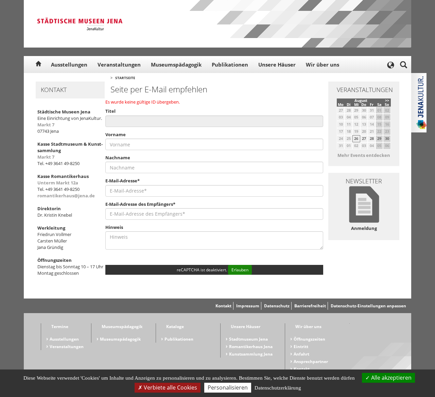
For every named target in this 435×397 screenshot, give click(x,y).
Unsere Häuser (277, 64)
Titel (110, 111)
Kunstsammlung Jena (251, 354)
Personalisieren (228, 387)
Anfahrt (301, 354)
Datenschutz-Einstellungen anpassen (368, 306)
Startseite (125, 77)
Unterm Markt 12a (57, 183)
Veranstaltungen (119, 64)
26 (356, 138)
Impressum (247, 306)
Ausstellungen (69, 64)
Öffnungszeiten (309, 339)
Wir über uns (322, 64)
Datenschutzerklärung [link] (278, 388)
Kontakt (223, 306)
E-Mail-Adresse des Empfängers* (140, 204)
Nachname (117, 157)
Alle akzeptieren (391, 377)
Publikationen (230, 64)
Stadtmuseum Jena (248, 339)
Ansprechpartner (311, 361)
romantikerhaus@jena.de (66, 196)
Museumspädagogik (176, 64)
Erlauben (239, 270)
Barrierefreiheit (310, 306)
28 (372, 138)
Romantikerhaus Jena (251, 346)
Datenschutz (277, 306)
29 (379, 138)
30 (387, 138)
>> (387, 100)
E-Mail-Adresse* (122, 180)
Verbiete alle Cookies (169, 387)
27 (364, 138)
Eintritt (301, 346)
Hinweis (114, 227)
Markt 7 (45, 125)
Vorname (115, 134)
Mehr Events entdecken (363, 155)
